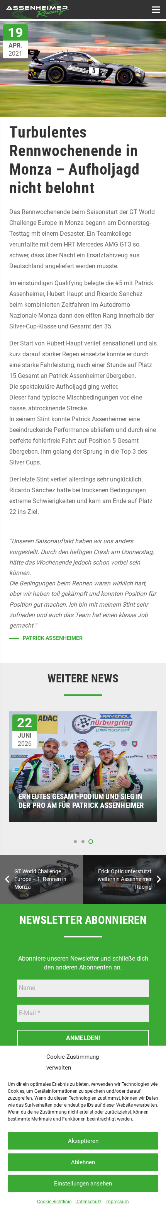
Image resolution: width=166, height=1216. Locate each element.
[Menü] (156, 9)
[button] (75, 841)
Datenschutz (88, 1201)
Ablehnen (83, 1162)
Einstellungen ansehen (83, 1183)
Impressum (117, 1201)
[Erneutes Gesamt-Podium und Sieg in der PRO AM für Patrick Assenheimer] (83, 716)
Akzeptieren (83, 1141)
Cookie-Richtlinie (54, 1201)
